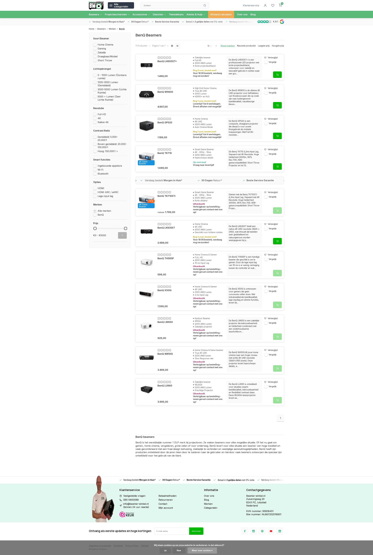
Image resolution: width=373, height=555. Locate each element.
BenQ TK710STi (166, 195)
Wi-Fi (100, 169)
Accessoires (140, 14)
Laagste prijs (264, 46)
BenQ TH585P (166, 258)
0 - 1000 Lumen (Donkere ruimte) (112, 77)
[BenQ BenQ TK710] (146, 157)
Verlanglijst (273, 57)
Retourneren (166, 499)
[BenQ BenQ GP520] (146, 126)
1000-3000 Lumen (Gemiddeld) (108, 84)
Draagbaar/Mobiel (108, 56)
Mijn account (166, 507)
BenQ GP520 (165, 122)
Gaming (102, 48)
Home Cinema (105, 44)
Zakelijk (102, 52)
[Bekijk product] (277, 74)
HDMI (101, 188)
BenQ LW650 (165, 322)
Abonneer (196, 531)
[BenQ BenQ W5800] (146, 95)
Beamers (94, 14)
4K (99, 118)
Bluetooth (103, 173)
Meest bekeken (228, 46)
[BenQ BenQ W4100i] (146, 357)
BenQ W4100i (165, 353)
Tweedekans (176, 14)
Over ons (242, 14)
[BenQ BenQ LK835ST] (146, 231)
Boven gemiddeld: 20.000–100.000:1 (112, 146)
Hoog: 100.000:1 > (108, 151)
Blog (253, 14)
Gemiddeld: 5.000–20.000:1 (108, 138)
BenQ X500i (164, 290)
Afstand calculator (221, 14)
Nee (179, 550)
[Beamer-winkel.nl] (96, 5)
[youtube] (271, 531)
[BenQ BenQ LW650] (146, 326)
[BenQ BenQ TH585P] (146, 262)
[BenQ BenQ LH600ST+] (146, 65)
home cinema (151, 445)
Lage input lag (105, 196)
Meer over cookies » (202, 550)
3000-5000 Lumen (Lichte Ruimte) (112, 91)
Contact (163, 503)
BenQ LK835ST (166, 227)
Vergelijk (272, 62)
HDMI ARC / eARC (108, 192)
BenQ (122, 29)
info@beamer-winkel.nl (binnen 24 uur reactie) (136, 505)
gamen (139, 445)
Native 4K (103, 122)
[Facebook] (244, 531)
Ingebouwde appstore (110, 165)
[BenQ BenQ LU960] (146, 389)
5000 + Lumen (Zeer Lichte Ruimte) (109, 98)
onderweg (202, 445)
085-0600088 (131, 499)
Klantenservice (251, 5)
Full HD (102, 114)
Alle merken (104, 210)
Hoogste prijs (278, 46)
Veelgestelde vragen (134, 495)
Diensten (158, 14)
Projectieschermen (116, 14)
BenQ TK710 (165, 153)
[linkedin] (279, 531)
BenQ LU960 (165, 385)
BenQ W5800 (165, 91)
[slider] (95, 228)
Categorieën (210, 507)
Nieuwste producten (246, 46)
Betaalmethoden (167, 495)
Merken (112, 29)
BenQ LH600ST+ (167, 61)
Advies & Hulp (194, 14)
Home (91, 29)
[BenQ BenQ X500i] (146, 294)
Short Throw (105, 60)
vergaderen (167, 445)
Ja (165, 550)
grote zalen (181, 445)
